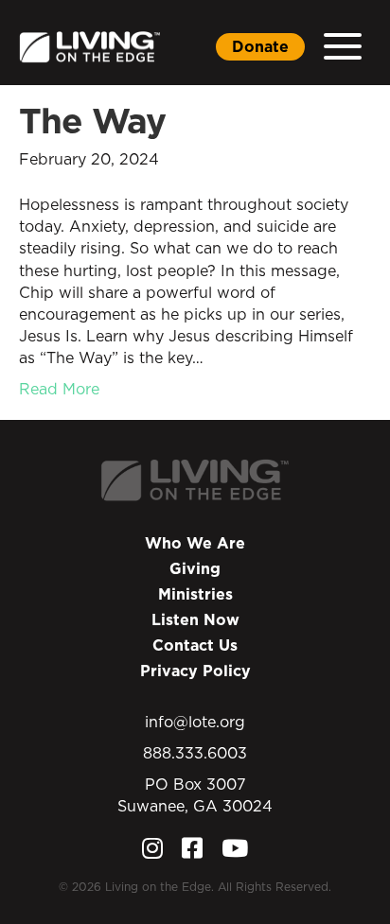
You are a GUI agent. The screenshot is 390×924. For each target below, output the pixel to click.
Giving (195, 568)
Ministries (195, 594)
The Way (92, 120)
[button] (342, 47)
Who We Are (195, 542)
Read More (59, 388)
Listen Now (195, 619)
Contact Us (195, 645)
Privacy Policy (195, 670)
